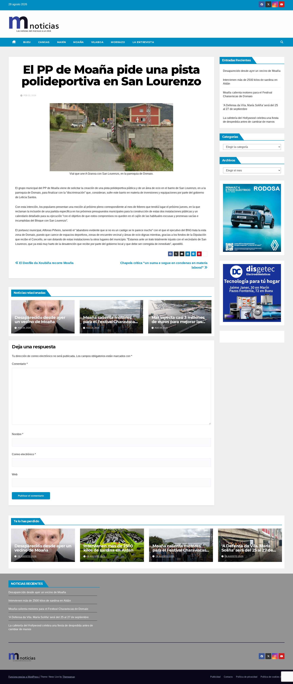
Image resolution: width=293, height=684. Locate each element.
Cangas (44, 42)
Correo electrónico (24, 454)
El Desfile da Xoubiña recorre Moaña (46, 263)
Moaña (78, 42)
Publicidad (215, 677)
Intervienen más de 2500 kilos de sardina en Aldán (108, 548)
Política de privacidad (246, 677)
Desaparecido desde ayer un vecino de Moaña (40, 319)
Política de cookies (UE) (273, 677)
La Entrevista (143, 42)
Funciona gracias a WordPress (23, 677)
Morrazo (118, 42)
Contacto (228, 677)
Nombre (17, 434)
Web (14, 474)
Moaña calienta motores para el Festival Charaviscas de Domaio (110, 321)
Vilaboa (97, 42)
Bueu (27, 42)
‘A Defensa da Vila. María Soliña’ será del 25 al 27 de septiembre (247, 550)
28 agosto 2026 (27, 556)
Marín (61, 42)
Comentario (20, 363)
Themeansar (69, 677)
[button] (281, 42)
